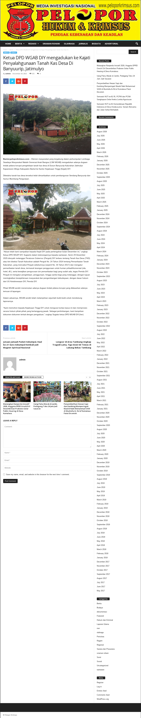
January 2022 (102, 359)
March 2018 (101, 549)
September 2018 (103, 524)
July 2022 (101, 334)
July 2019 (101, 483)
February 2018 (102, 553)
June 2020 (101, 438)
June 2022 (101, 338)
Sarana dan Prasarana (106, 649)
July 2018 (101, 533)
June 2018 (101, 537)
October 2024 (102, 223)
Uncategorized (102, 666)
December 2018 (103, 512)
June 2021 (101, 388)
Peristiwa (100, 637)
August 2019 (102, 479)
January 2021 (102, 409)
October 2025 (102, 173)
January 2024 (102, 260)
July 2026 (101, 136)
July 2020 (101, 433)
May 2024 (101, 243)
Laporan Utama (103, 624)
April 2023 (101, 297)
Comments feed (103, 695)
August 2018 (102, 529)
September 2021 (103, 376)
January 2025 (102, 210)
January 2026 (102, 161)
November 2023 (103, 268)
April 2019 (101, 496)
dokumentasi (102, 612)
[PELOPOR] (70, 20)
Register (100, 682)
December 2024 (103, 214)
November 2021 (103, 367)
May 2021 (101, 392)
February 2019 (102, 504)
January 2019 (102, 508)
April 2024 (101, 247)
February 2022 (102, 355)
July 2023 (101, 285)
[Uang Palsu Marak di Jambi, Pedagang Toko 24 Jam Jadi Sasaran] (47, 391)
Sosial (99, 661)
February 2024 (102, 256)
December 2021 (103, 363)
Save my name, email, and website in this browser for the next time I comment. (38, 474)
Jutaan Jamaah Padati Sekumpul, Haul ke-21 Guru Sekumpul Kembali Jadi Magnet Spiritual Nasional (22, 344)
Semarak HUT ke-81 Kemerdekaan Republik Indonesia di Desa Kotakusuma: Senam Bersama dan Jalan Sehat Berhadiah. (116, 107)
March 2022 (101, 351)
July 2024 (101, 235)
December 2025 (103, 165)
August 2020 (102, 429)
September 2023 (103, 276)
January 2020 (102, 458)
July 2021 (101, 384)
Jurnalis (83, 43)
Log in (99, 687)
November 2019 (103, 467)
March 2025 (101, 202)
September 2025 (103, 177)
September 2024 (103, 227)
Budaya (100, 608)
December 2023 (103, 264)
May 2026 (101, 144)
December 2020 (103, 413)
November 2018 (103, 516)
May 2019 (101, 491)
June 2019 (101, 487)
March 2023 (101, 301)
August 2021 (102, 380)
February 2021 (102, 405)
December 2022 (103, 314)
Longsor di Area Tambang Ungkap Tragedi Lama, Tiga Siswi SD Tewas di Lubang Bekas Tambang (71, 344)
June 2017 (101, 587)
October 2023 (102, 272)
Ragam (99, 641)
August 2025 (102, 181)
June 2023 (101, 289)
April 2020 (101, 446)
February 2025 (102, 206)
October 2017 (102, 570)
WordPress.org (103, 699)
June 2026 (101, 140)
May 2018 (101, 541)
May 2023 (101, 293)
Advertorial (111, 43)
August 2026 (102, 132)
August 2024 (102, 231)
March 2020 (101, 450)
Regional (100, 645)
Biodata (96, 43)
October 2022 (102, 322)
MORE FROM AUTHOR (32, 377)
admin (8, 74)
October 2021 (102, 371)
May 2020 (101, 442)
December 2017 (103, 562)
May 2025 (101, 194)
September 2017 (103, 574)
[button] (137, 44)
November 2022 (103, 318)
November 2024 (103, 218)
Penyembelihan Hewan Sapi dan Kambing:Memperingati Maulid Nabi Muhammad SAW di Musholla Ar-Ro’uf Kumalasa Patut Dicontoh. (77, 409)
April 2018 (101, 545)
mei (98, 628)
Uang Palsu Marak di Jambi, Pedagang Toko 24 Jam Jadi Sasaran (45, 406)
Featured (100, 616)
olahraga (100, 632)
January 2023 (102, 309)
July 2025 (101, 185)
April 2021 (101, 396)
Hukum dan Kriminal (105, 620)
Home (8, 43)
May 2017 (101, 591)
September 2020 (103, 425)
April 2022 (101, 347)
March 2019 (101, 500)
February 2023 (102, 305)
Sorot (13, 52)
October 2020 (102, 421)
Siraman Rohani (51, 43)
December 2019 (103, 462)
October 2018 (102, 520)
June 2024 (101, 239)
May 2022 (101, 342)
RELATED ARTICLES (12, 377)
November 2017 (103, 566)
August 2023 (102, 280)
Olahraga (69, 43)
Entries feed (101, 691)
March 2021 (101, 400)
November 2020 (103, 417)
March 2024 (101, 252)
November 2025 (103, 169)
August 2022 (102, 330)
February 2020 (102, 454)
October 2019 (102, 471)
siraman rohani (103, 653)
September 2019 (103, 475)
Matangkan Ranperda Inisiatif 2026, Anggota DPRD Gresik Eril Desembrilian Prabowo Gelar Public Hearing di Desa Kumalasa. (16, 409)
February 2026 (102, 156)
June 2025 (101, 189)
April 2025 (101, 198)
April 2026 (101, 148)
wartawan (100, 670)
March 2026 (101, 152)
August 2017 (102, 578)
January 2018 (102, 558)
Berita (18, 43)
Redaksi (32, 43)
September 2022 (103, 326)
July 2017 (101, 582)
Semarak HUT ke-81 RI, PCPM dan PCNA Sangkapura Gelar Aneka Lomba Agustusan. (114, 98)
